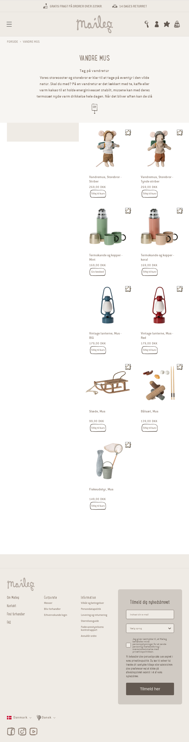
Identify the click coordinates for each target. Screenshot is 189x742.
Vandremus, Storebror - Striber (105, 179)
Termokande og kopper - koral (157, 257)
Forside (12, 41)
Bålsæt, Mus (149, 411)
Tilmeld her (150, 689)
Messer (48, 603)
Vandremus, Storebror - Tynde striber (157, 179)
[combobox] (148, 628)
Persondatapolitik (91, 609)
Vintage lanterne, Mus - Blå (105, 336)
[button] (9, 24)
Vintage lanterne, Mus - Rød (157, 336)
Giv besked (97, 271)
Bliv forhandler (52, 609)
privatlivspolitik (140, 660)
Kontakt (11, 605)
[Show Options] (169, 628)
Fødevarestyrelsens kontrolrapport (92, 628)
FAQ (9, 621)
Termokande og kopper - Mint (105, 257)
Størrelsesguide (90, 621)
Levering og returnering (94, 615)
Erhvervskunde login (55, 615)
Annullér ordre (89, 636)
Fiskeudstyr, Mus (101, 489)
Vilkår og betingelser (92, 603)
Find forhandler (16, 613)
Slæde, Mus (97, 411)
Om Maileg (13, 597)
